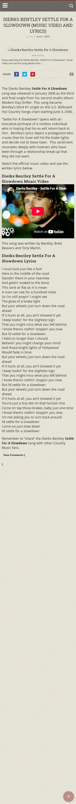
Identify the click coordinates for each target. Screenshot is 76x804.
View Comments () (13, 459)
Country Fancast (24, 5)
